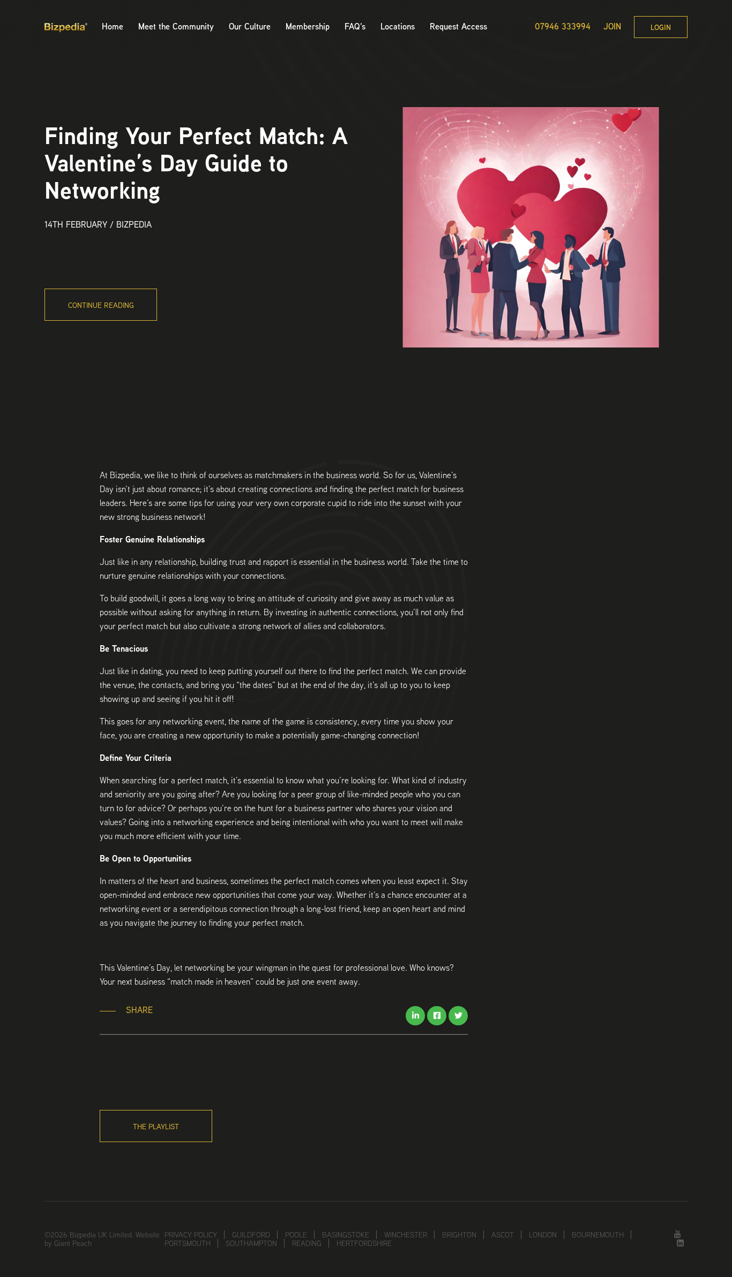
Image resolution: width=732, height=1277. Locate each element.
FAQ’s (355, 26)
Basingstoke (345, 1234)
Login (661, 27)
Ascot (502, 1234)
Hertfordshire (364, 1243)
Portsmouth (188, 1243)
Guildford (251, 1234)
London (543, 1234)
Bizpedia (134, 224)
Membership (308, 26)
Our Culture (250, 26)
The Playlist (156, 1126)
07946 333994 (563, 27)
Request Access (458, 26)
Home (112, 26)
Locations (397, 26)
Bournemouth (598, 1234)
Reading (307, 1243)
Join (612, 27)
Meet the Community (176, 26)
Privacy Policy (191, 1234)
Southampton (251, 1243)
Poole (296, 1234)
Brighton (459, 1234)
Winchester (405, 1234)
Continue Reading (101, 305)
